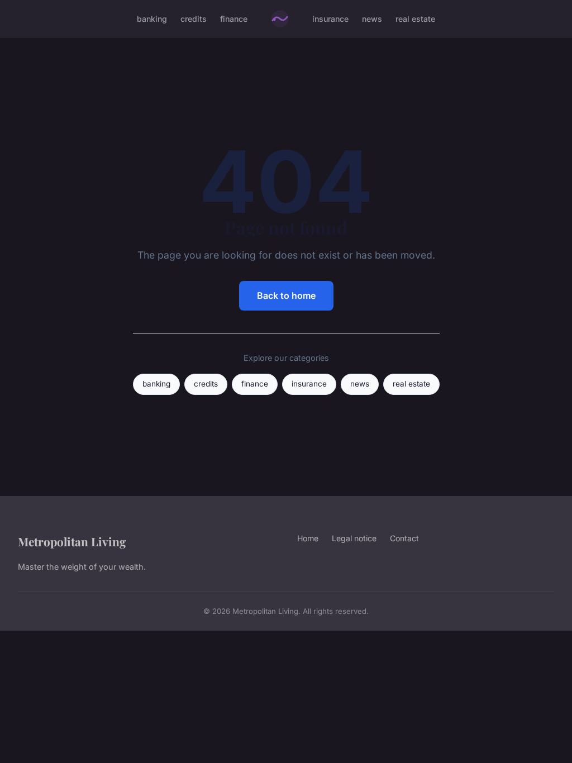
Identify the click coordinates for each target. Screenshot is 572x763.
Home (307, 538)
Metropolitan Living (72, 541)
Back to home (286, 295)
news (372, 18)
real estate (415, 18)
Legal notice (354, 538)
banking (152, 18)
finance (233, 18)
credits (193, 18)
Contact (404, 538)
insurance (330, 18)
